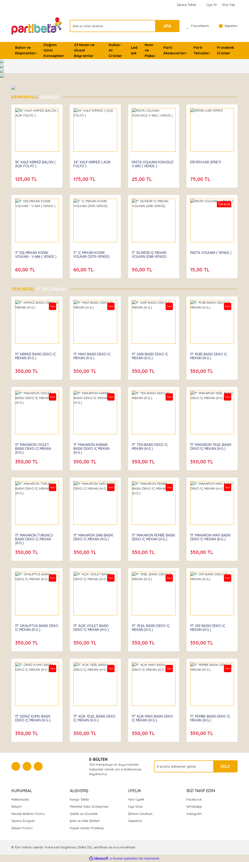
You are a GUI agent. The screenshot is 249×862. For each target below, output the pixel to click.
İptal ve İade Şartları (85, 821)
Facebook (194, 799)
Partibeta (23, 157)
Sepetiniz (135, 821)
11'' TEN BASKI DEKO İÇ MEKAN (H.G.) (150, 447)
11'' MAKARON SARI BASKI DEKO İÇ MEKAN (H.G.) (93, 537)
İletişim (16, 806)
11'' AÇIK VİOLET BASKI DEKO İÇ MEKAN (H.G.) (91, 628)
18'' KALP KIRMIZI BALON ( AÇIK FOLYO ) (35, 164)
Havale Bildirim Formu (28, 814)
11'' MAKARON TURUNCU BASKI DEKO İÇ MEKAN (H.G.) (34, 539)
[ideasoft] (98, 858)
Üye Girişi (135, 806)
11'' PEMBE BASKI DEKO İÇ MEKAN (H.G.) (210, 718)
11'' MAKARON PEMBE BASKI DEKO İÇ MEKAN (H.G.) (153, 537)
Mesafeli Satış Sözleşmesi (89, 806)
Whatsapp (194, 806)
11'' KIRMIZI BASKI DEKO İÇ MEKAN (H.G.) (35, 356)
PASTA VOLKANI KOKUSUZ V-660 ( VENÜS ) (152, 164)
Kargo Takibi (79, 799)
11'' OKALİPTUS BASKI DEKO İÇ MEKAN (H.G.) (36, 628)
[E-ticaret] (124, 858)
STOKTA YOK (212, 225)
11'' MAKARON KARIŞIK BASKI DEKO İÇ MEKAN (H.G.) (91, 449)
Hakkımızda (20, 799)
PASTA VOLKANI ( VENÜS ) (210, 253)
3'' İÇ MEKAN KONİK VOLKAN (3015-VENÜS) (91, 255)
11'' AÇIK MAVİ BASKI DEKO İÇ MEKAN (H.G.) (152, 718)
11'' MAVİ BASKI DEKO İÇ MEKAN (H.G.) (92, 356)
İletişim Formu (22, 828)
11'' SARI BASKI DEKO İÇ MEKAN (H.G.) (150, 356)
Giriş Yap (228, 5)
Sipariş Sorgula (23, 821)
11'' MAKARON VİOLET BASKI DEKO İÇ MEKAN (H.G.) (33, 449)
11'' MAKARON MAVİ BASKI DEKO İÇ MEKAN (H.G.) (210, 537)
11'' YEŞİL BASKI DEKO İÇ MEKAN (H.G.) (151, 628)
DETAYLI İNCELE (37, 122)
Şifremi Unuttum (140, 814)
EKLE (225, 766)
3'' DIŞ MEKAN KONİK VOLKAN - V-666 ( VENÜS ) (35, 255)
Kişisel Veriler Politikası (87, 828)
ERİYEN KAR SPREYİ (205, 162)
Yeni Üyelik (136, 799)
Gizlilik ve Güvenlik (84, 814)
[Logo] (36, 25)
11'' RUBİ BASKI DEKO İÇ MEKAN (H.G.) (208, 356)
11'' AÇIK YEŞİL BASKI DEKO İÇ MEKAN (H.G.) (94, 718)
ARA (167, 26)
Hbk (18, 349)
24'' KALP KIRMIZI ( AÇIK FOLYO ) (92, 164)
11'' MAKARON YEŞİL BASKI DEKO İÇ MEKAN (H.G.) (210, 447)
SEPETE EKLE (36, 134)
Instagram (194, 814)
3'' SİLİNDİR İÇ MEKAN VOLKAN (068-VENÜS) (149, 255)
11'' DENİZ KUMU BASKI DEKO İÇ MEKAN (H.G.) (33, 718)
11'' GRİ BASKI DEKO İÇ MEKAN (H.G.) (207, 628)
